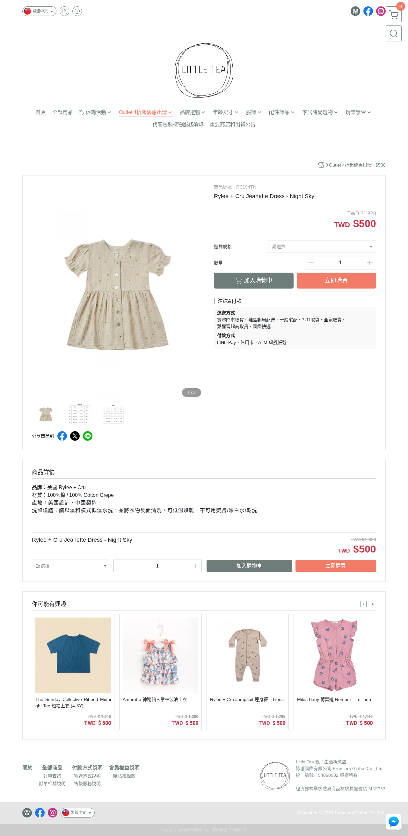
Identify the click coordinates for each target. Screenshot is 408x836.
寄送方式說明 (87, 776)
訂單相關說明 (52, 783)
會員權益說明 (124, 767)
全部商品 (52, 767)
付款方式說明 (87, 767)
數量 (218, 262)
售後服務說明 (87, 783)
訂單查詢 (52, 776)
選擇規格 (223, 246)
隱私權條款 (124, 776)
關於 (27, 767)
